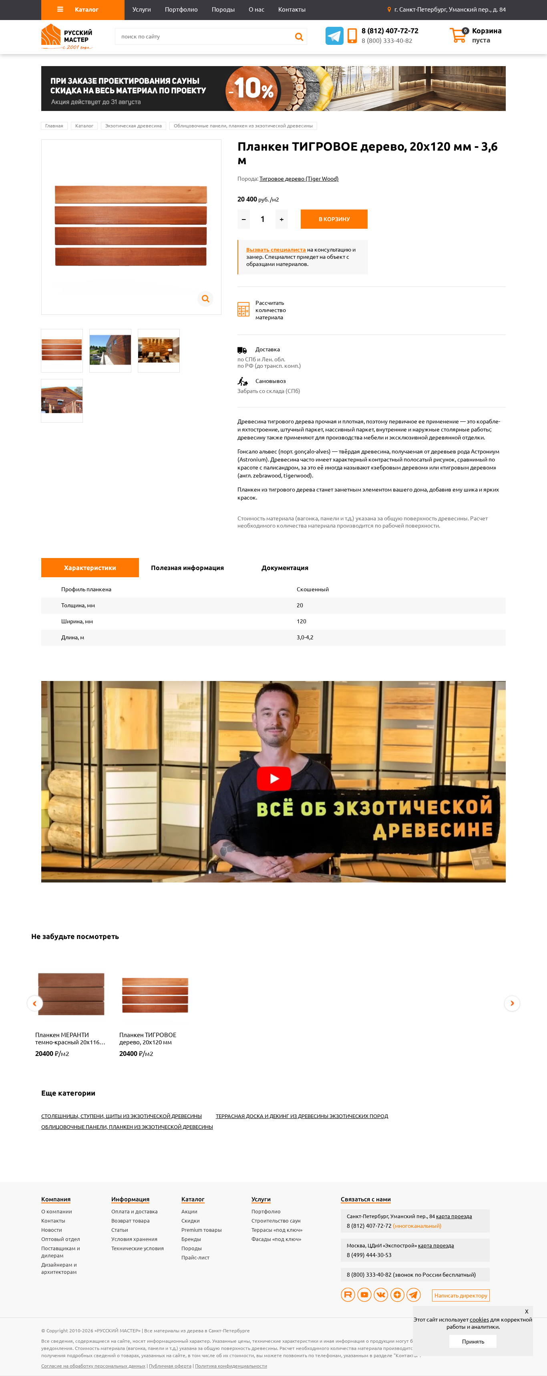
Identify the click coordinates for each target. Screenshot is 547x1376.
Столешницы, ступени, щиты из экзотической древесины (121, 1116)
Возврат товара (130, 1220)
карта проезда (454, 1216)
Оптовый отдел (60, 1239)
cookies (479, 1319)
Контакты (53, 1220)
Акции (189, 1211)
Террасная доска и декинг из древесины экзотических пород (302, 1116)
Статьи (119, 1230)
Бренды (191, 1239)
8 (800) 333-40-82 (387, 40)
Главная (54, 125)
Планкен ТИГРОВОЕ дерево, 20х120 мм (148, 1038)
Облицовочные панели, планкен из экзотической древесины (243, 125)
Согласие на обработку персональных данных (93, 1365)
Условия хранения (134, 1239)
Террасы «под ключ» (276, 1230)
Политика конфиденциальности (231, 1365)
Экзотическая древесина (133, 125)
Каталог (84, 125)
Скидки (190, 1220)
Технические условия (137, 1248)
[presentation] (35, 1003)
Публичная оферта (170, 1365)
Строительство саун (276, 1220)
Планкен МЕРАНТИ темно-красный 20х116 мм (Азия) (67, 1038)
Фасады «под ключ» (276, 1239)
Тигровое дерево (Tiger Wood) (299, 178)
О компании (56, 1211)
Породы (191, 1248)
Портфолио (266, 1211)
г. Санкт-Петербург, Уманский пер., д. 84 (449, 9)
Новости (51, 1230)
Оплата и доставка (134, 1211)
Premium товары (201, 1230)
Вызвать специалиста (276, 249)
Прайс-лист (195, 1257)
